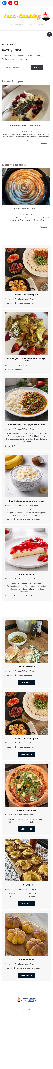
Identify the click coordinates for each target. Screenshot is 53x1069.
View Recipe (26, 682)
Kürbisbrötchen (26, 960)
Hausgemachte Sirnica (26, 209)
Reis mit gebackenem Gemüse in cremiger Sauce (26, 359)
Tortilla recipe (26, 885)
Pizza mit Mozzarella (26, 810)
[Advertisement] (26, 1041)
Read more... (45, 144)
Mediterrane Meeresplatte (26, 294)
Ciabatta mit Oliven (26, 667)
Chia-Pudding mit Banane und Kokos (26, 501)
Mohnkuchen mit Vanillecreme (26, 125)
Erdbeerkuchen (26, 575)
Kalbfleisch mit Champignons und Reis (26, 425)
